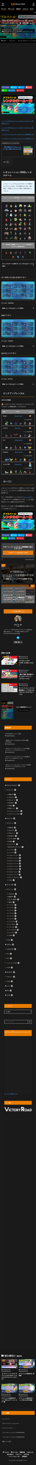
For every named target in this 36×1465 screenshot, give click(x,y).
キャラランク (12, 844)
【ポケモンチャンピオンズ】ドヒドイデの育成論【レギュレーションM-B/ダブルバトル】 (17, 749)
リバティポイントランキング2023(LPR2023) (13, 1432)
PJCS (9, 953)
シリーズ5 (12, 916)
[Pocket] (28, 87)
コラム (9, 986)
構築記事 (18, 9)
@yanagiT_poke (18, 416)
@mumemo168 (19, 452)
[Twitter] (13, 87)
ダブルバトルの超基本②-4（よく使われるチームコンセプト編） (9, 1399)
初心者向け (32, 9)
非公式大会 (11, 972)
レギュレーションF (14, 863)
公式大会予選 (11, 949)
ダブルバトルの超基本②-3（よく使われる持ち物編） (26, 1399)
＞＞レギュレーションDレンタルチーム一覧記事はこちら (18, 138)
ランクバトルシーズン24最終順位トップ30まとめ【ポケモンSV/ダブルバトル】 (26, 691)
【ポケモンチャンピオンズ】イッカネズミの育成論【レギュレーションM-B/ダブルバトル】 (18, 765)
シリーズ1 (12, 849)
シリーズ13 (12, 932)
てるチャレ (11, 976)
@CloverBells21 (19, 440)
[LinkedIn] (12, 90)
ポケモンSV (6, 31)
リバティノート (23, 1460)
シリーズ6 (12, 918)
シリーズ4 (12, 913)
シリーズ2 (12, 852)
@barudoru (17, 428)
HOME (4, 40)
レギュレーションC (14, 855)
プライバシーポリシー (7, 1428)
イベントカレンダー (14, 1456)
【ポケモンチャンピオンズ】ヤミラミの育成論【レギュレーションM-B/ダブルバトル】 (18, 757)
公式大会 (10, 944)
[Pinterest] (20, 90)
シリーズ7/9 (12, 921)
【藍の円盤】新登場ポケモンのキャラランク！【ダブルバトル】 (26, 676)
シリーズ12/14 (13, 929)
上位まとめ (25, 9)
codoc (32, 559)
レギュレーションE (27, 31)
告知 (9, 990)
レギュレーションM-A (15, 811)
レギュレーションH (14, 869)
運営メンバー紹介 (6, 1441)
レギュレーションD (14, 858)
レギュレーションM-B (15, 814)
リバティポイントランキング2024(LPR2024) (13, 1437)
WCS (9, 958)
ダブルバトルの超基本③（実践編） (26, 1374)
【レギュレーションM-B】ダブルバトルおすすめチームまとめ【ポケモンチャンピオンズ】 (9, 1376)
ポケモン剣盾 (11, 884)
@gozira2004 (18, 464)
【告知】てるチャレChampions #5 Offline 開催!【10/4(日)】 (17, 741)
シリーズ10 (12, 927)
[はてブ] (21, 87)
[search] (30, 1022)
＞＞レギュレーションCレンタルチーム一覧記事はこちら (18, 134)
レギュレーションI (14, 871)
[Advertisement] (18, 64)
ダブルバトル (13, 31)
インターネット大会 (13, 963)
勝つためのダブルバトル (15, 847)
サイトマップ (5, 1419)
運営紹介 (24, 1456)
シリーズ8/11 (13, 924)
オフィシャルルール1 (14, 877)
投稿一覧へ (17, 642)
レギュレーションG (14, 866)
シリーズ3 (12, 910)
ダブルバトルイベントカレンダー (10, 1423)
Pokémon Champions (13, 785)
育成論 (11, 805)
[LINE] (4, 90)
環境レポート (12, 808)
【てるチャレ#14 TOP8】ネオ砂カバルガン (26, 663)
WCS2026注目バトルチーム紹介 (13, 733)
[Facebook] (5, 87)
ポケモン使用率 (13, 838)
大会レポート (12, 800)
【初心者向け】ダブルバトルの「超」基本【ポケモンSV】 (12, 148)
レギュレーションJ (14, 874)
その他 (11, 880)
